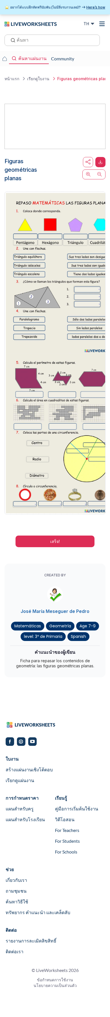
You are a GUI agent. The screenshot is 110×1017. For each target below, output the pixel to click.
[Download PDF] (100, 162)
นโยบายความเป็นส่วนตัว (55, 985)
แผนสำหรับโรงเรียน (25, 819)
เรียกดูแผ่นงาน (20, 780)
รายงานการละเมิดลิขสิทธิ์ (31, 940)
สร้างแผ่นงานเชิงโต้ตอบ (29, 769)
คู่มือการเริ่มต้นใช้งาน (76, 808)
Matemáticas (27, 626)
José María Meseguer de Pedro (55, 611)
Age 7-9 (88, 626)
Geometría (60, 626)
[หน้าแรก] (31, 23)
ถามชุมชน (16, 890)
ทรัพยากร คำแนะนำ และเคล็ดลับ (38, 912)
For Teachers (67, 830)
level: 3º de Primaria (43, 636)
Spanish (78, 636)
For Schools (66, 851)
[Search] (11, 39)
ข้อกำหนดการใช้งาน (55, 979)
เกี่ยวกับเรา (16, 880)
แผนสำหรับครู (20, 808)
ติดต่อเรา (14, 951)
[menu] (102, 23)
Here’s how (95, 7)
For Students (67, 841)
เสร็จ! (55, 541)
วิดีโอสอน (64, 819)
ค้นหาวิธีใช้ (17, 901)
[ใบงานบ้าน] (4, 58)
